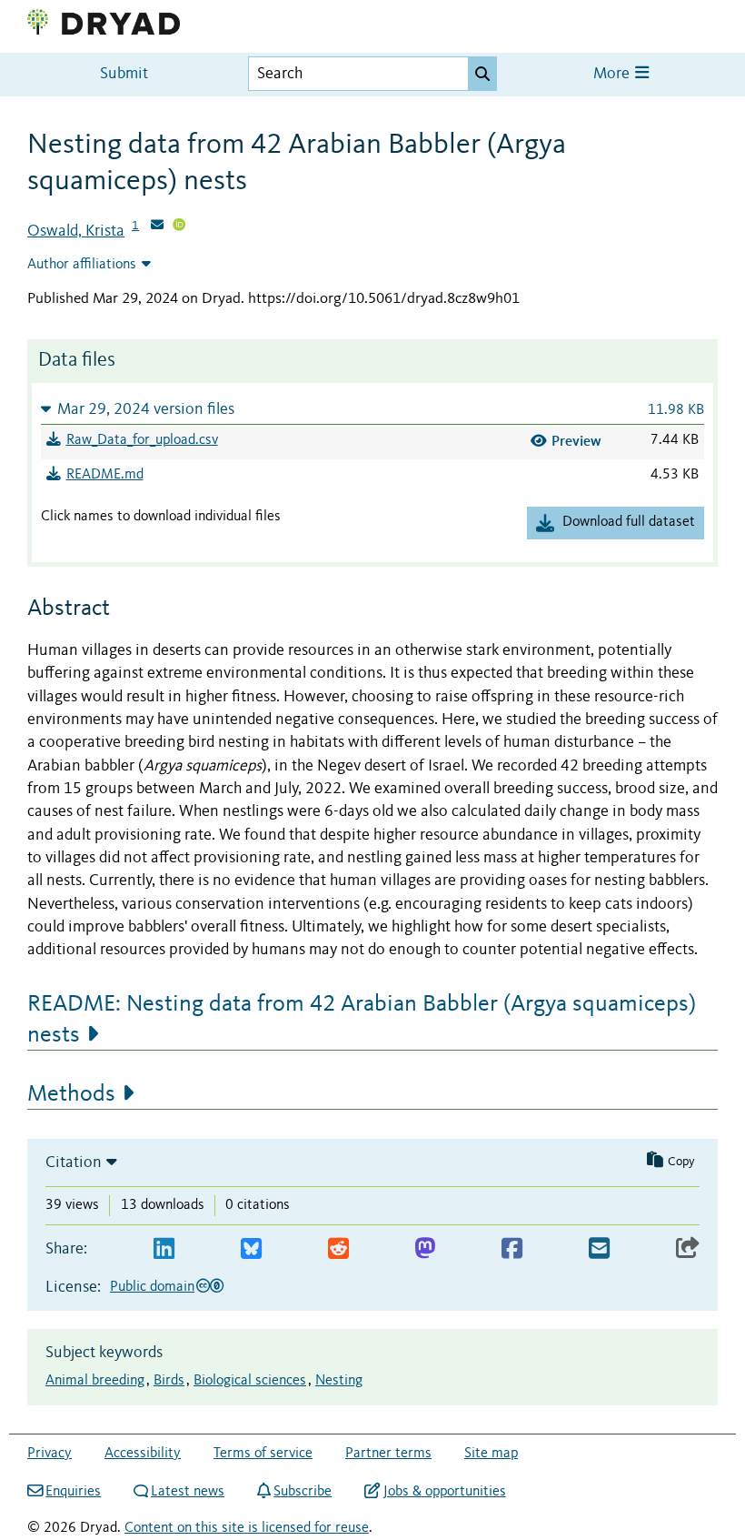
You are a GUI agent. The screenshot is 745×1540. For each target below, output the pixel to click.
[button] (372, 409)
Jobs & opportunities (444, 1492)
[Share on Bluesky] (251, 1249)
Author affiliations (81, 264)
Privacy (49, 1453)
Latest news (187, 1492)
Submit (124, 74)
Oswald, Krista (75, 231)
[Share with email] (599, 1249)
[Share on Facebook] (512, 1249)
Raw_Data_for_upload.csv (142, 440)
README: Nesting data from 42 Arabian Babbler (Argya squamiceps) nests (361, 1019)
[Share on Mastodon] (424, 1249)
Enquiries (73, 1492)
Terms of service (263, 1453)
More (613, 74)
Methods (71, 1094)
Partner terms (388, 1453)
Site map (491, 1453)
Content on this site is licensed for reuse (246, 1528)
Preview (576, 440)
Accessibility (142, 1453)
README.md (105, 475)
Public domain (152, 1287)
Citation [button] (73, 1162)
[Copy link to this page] (688, 1249)
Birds (169, 1381)
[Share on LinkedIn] (164, 1249)
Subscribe (302, 1492)
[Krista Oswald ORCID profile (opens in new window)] (179, 226)
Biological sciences (250, 1381)
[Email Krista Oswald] (157, 226)
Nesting (339, 1381)
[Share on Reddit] (338, 1249)
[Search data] (482, 73)
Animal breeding (94, 1381)
